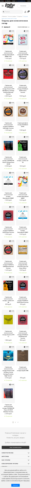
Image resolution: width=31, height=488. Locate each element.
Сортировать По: (22, 27)
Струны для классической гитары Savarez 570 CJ (8, 333)
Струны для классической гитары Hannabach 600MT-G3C (8, 53)
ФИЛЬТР (7, 27)
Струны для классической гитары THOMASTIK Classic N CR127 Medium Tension (8, 408)
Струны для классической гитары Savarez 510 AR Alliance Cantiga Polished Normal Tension (8, 90)
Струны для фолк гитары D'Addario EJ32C (22, 124)
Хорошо (15, 485)
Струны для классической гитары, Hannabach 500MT (8, 195)
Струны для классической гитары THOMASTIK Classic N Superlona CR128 (8, 160)
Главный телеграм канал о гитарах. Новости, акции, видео (15, 435)
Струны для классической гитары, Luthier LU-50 (23, 159)
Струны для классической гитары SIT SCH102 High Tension (22, 53)
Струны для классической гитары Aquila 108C (23, 368)
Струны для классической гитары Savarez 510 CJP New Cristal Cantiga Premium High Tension (8, 371)
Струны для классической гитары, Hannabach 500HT (22, 229)
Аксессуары (12, 16)
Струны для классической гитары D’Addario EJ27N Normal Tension (22, 334)
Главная (4, 16)
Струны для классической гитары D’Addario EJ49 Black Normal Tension (8, 264)
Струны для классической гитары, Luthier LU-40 (8, 299)
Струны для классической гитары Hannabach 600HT (23, 195)
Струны (19, 16)
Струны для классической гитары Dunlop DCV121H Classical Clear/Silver (22, 264)
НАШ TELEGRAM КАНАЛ (15, 447)
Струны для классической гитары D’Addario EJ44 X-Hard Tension (22, 89)
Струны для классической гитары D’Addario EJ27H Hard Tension (8, 229)
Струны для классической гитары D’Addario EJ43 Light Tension (8, 125)
